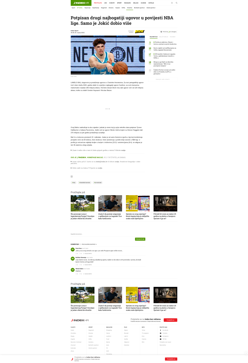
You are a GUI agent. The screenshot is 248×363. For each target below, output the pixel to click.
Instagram (166, 336)
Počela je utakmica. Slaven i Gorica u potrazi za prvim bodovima (165, 43)
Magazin (109, 327)
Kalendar (73, 348)
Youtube (165, 333)
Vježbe (126, 339)
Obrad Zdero (79, 268)
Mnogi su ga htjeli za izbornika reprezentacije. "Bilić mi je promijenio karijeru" (163, 64)
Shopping (109, 330)
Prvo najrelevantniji (88, 244)
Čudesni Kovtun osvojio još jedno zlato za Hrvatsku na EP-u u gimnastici (164, 72)
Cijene (143, 3)
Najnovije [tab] (154, 37)
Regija (72, 336)
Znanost (73, 345)
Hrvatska (73, 333)
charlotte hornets (84, 182)
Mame (108, 342)
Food (107, 339)
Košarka (129, 8)
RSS (143, 342)
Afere (72, 351)
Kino (143, 336)
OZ (73, 270)
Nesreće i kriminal (76, 342)
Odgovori (126, 342)
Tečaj (143, 330)
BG (73, 259)
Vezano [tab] (172, 37)
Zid (105, 3)
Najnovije (87, 8)
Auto (107, 345)
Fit (107, 348)
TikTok (165, 339)
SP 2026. (80, 8)
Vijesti (112, 3)
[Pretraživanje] (175, 3)
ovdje (117, 162)
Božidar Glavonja (81, 257)
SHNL (123, 8)
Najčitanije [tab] (163, 37)
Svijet (72, 330)
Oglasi (135, 3)
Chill (107, 351)
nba (73, 182)
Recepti (126, 333)
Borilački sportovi (139, 8)
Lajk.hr (126, 336)
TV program (145, 333)
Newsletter (163, 345)
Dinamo (111, 8)
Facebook (165, 330)
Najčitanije (95, 8)
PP (73, 249)
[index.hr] (81, 3)
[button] (73, 202)
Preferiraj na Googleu (169, 31)
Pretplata (98, 3)
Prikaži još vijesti (163, 79)
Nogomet (104, 8)
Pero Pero (79, 248)
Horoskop (109, 354)
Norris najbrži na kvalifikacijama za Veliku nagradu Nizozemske (165, 49)
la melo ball (97, 182)
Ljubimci (108, 336)
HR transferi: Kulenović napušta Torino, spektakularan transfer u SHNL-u (164, 56)
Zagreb (73, 339)
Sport (119, 3)
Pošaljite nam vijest (165, 342)
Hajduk (117, 8)
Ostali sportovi (151, 8)
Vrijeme (144, 339)
